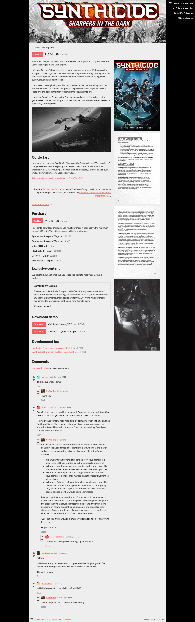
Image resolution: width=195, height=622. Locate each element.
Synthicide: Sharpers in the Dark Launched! (53, 351)
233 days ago (55, 377)
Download (39, 324)
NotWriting (51, 391)
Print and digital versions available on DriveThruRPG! (58, 178)
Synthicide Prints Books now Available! (51, 348)
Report (61, 619)
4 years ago (58, 583)
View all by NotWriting (49, 619)
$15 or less (161, 619)
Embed (69, 619)
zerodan (45, 377)
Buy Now (37, 54)
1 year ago (61, 407)
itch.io (36, 619)
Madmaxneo (47, 583)
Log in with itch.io (40, 367)
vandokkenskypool (49, 553)
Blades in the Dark (51, 189)
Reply (39, 386)
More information (40, 204)
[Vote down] (33, 380)
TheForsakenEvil (49, 407)
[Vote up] (33, 376)
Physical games (149, 619)
